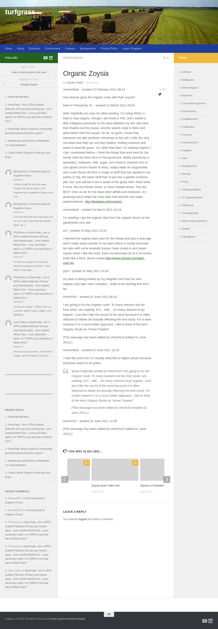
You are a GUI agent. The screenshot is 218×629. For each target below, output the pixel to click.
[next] (167, 479)
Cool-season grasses (194, 103)
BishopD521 (20, 171)
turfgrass (20, 12)
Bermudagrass (190, 87)
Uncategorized (190, 213)
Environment (52, 48)
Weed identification (18, 96)
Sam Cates (19, 322)
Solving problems (191, 189)
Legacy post (75, 82)
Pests (185, 181)
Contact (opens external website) (66, 618)
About (20, 48)
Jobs (184, 158)
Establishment (190, 118)
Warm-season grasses (194, 220)
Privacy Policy (109, 48)
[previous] (64, 479)
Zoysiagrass (73, 57)
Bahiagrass (188, 79)
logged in (84, 519)
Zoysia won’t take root (105, 485)
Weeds (186, 228)
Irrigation (186, 150)
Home (8, 48)
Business (34, 48)
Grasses (70, 48)
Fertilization (188, 126)
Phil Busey (19, 232)
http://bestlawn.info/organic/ (103, 201)
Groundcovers (190, 142)
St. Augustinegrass (192, 197)
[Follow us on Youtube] (45, 58)
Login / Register (132, 48)
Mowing (186, 173)
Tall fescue (188, 205)
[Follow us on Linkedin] (51, 58)
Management (88, 48)
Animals (186, 71)
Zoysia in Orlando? (152, 485)
